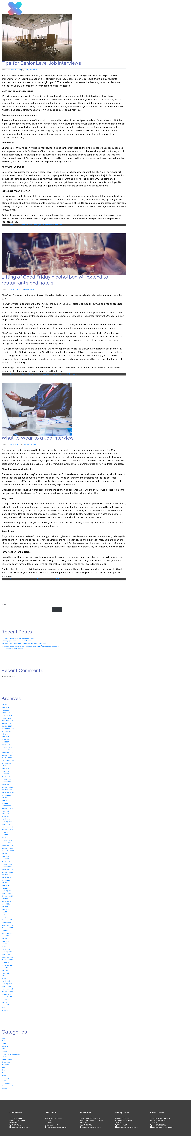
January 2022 (6, 824)
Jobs (133, 8)
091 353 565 (122, 1125)
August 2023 (6, 795)
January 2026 (7, 718)
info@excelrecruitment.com (20, 1127)
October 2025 (7, 726)
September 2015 (7, 997)
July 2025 (5, 734)
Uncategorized (7, 1086)
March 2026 (6, 713)
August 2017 (6, 936)
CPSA (4, 1049)
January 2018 (6, 923)
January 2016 (6, 986)
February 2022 (7, 822)
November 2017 (7, 928)
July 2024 (5, 766)
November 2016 (7, 960)
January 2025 (6, 750)
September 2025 (8, 729)
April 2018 (5, 915)
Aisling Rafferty (30, 70)
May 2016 (5, 976)
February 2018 (7, 920)
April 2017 (5, 947)
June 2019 (5, 885)
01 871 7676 (16, 1125)
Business (5, 1041)
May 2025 (5, 739)
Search (4, 604)
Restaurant (73, 374)
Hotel (4, 1067)
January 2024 (7, 782)
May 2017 (5, 944)
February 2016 (7, 984)
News (12, 374)
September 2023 (8, 792)
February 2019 (7, 891)
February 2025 (7, 747)
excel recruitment (28, 579)
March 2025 (6, 745)
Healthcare (6, 1062)
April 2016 (5, 978)
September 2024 (8, 761)
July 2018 (5, 907)
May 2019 (5, 888)
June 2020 (5, 856)
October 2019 (6, 875)
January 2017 (6, 955)
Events (4, 1051)
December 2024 (7, 753)
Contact (173, 8)
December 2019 (7, 870)
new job (51, 579)
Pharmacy (5, 1078)
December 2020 (7, 846)
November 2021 (7, 830)
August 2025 (6, 731)
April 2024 (5, 774)
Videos (4, 1089)
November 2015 (7, 992)
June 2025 (5, 737)
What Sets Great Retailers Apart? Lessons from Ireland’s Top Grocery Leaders (30, 646)
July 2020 (5, 854)
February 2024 (7, 779)
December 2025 (7, 721)
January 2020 (7, 867)
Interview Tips (41, 579)
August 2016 (6, 968)
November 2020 (7, 848)
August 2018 (6, 904)
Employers (88, 8)
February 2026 (7, 715)
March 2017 (6, 949)
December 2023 (7, 785)
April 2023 (5, 803)
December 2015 (7, 989)
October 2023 (7, 790)
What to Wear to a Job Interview (38, 438)
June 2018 (5, 909)
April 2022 (5, 816)
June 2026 (5, 707)
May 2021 (5, 832)
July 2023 (5, 798)
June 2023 (5, 800)
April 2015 (5, 1010)
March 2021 (6, 838)
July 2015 (5, 1002)
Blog (11, 225)
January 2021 (6, 843)
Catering (5, 1043)
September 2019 (7, 877)
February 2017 (7, 952)
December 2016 (7, 957)
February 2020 (7, 864)
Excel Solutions (111, 8)
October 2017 (6, 931)
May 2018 (5, 912)
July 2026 (5, 705)
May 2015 (5, 1008)
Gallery (4, 1057)
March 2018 (6, 917)
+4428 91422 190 (159, 1125)
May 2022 (5, 814)
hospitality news (48, 374)
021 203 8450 (52, 1125)
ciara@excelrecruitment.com (91, 1127)
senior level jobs (51, 225)
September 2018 (7, 901)
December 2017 (7, 925)
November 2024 (7, 755)
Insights (152, 8)
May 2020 (5, 859)
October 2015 (6, 994)
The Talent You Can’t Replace (12, 649)
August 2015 (6, 1000)
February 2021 (7, 840)
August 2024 (6, 763)
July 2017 (5, 939)
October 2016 (6, 962)
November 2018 (7, 896)
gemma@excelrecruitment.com (57, 1127)
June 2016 (5, 973)
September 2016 (7, 965)
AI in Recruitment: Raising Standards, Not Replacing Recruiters (24, 644)
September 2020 (8, 851)
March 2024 (6, 777)
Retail (4, 1081)
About (67, 8)
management (38, 225)
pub (67, 374)
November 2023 (7, 787)
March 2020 (6, 862)
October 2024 (7, 758)
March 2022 (6, 819)
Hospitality (5, 1065)
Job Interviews (27, 225)
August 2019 (6, 880)
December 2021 (7, 827)
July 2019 (5, 883)
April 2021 (5, 835)
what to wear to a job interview (67, 579)
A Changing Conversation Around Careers (17, 641)
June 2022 (5, 811)
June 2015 (5, 1005)
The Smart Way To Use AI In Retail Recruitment (18, 638)
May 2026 (5, 710)
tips (60, 225)
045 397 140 (87, 1125)
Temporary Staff (8, 1083)
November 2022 (7, 808)
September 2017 (7, 933)
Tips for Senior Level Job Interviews (41, 64)
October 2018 (6, 899)
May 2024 (5, 771)
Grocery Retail (7, 1059)
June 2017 (5, 941)
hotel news (60, 374)
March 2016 (6, 981)
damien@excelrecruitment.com (162, 1127)
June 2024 (5, 769)
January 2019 (6, 893)
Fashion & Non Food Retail (11, 1054)
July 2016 (5, 970)
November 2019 (7, 872)
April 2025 (5, 742)
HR (3, 1073)
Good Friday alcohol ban (31, 374)
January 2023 (6, 806)
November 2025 (7, 723)
